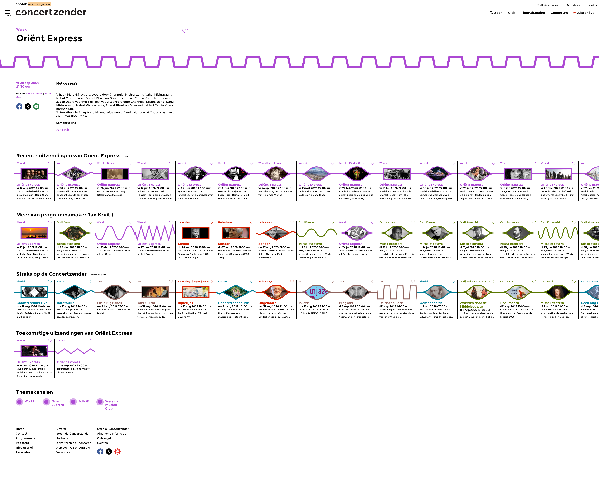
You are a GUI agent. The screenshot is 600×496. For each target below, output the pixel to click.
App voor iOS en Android (73, 447)
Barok (66, 222)
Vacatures (63, 452)
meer (126, 156)
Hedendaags (185, 222)
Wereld (21, 29)
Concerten (559, 13)
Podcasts (22, 443)
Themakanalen (533, 13)
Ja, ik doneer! (574, 5)
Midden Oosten (34, 93)
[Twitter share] (28, 107)
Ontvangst (104, 438)
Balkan (111, 163)
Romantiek (473, 222)
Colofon (102, 442)
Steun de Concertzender (73, 433)
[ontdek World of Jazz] (39, 4)
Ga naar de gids (97, 274)
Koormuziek (553, 222)
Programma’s (25, 438)
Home (20, 429)
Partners (62, 438)
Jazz (99, 281)
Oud (59, 222)
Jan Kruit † (64, 129)
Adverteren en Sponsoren (73, 442)
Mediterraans (275, 163)
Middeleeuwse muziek (479, 281)
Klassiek (309, 222)
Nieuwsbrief (24, 447)
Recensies (23, 452)
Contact (21, 433)
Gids (511, 13)
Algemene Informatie (111, 433)
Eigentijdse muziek (204, 281)
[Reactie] (36, 107)
